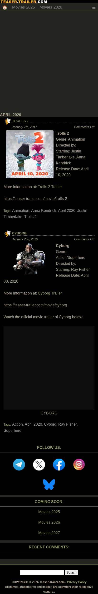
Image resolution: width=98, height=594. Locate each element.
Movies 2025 (23, 7)
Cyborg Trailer (50, 293)
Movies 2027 (49, 533)
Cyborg (19, 233)
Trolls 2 (20, 121)
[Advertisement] (49, 61)
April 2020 (66, 211)
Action (17, 424)
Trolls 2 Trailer (50, 187)
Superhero (12, 430)
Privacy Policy (77, 582)
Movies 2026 (50, 7)
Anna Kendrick (43, 211)
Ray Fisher (67, 424)
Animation (20, 211)
